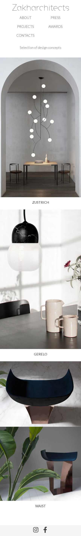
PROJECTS (25, 26)
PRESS (55, 18)
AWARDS (55, 26)
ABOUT (25, 18)
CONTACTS (25, 35)
